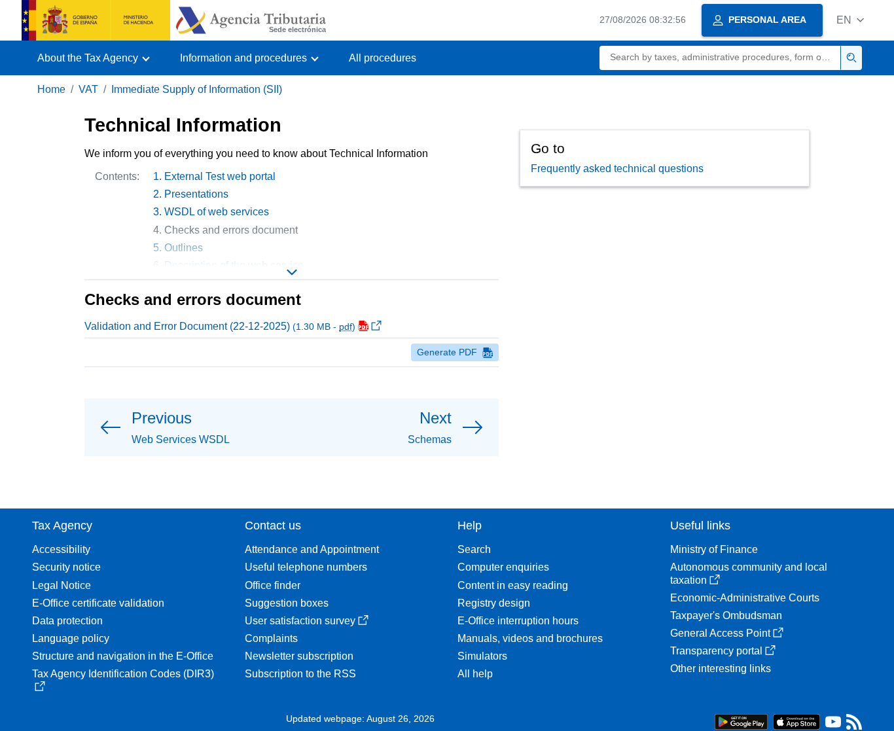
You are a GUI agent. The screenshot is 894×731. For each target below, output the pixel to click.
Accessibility (61, 549)
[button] (850, 20)
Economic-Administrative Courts (744, 597)
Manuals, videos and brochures (530, 638)
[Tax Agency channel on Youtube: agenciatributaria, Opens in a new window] (833, 724)
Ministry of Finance (714, 549)
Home (51, 89)
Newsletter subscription (299, 656)
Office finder (272, 585)
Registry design (493, 603)
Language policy (70, 638)
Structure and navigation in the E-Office (122, 656)
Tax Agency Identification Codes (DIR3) (123, 673)
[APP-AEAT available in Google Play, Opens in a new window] (741, 720)
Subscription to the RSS (300, 673)
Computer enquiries (503, 567)
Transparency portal (716, 650)
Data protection (67, 620)
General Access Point (720, 633)
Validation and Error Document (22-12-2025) (219, 326)
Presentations (196, 194)
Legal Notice (61, 585)
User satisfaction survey (300, 620)
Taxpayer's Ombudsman (726, 615)
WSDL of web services (216, 211)
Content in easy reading (512, 585)
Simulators (482, 656)
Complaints (271, 638)
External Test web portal (220, 176)
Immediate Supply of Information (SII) (196, 89)
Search (474, 549)
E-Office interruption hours (518, 620)
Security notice (66, 567)
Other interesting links (720, 668)
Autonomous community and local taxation (748, 573)
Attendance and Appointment (312, 549)
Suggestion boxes (287, 603)
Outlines (183, 247)
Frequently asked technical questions (617, 168)
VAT (88, 89)
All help (475, 673)
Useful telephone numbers (306, 567)
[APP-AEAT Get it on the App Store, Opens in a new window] (796, 720)
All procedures (382, 57)
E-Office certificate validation (98, 603)
